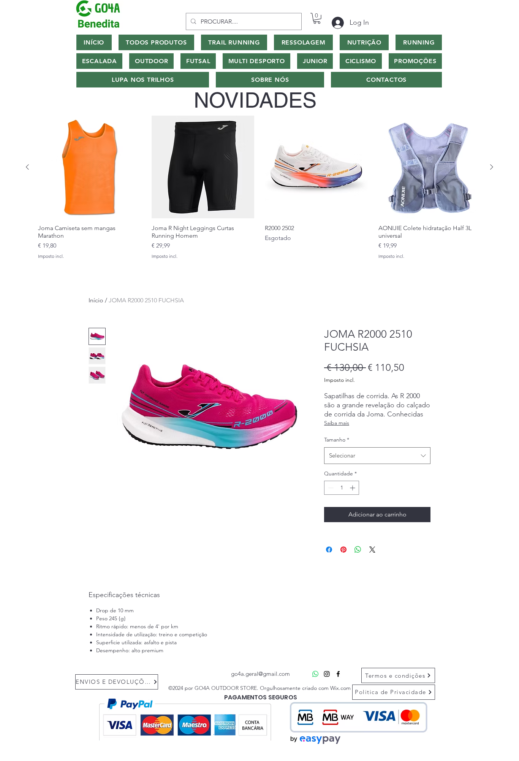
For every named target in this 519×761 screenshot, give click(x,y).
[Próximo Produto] (491, 167)
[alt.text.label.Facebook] (338, 674)
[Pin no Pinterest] (343, 549)
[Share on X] (372, 549)
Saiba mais (336, 422)
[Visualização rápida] (89, 167)
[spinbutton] (341, 487)
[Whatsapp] (315, 674)
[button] (316, 18)
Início (96, 300)
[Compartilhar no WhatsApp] (357, 549)
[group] (259, 191)
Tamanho (336, 439)
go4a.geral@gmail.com (260, 673)
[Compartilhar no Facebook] (329, 549)
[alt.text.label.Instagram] (327, 674)
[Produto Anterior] (27, 167)
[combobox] (377, 455)
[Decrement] (330, 487)
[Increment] (353, 487)
